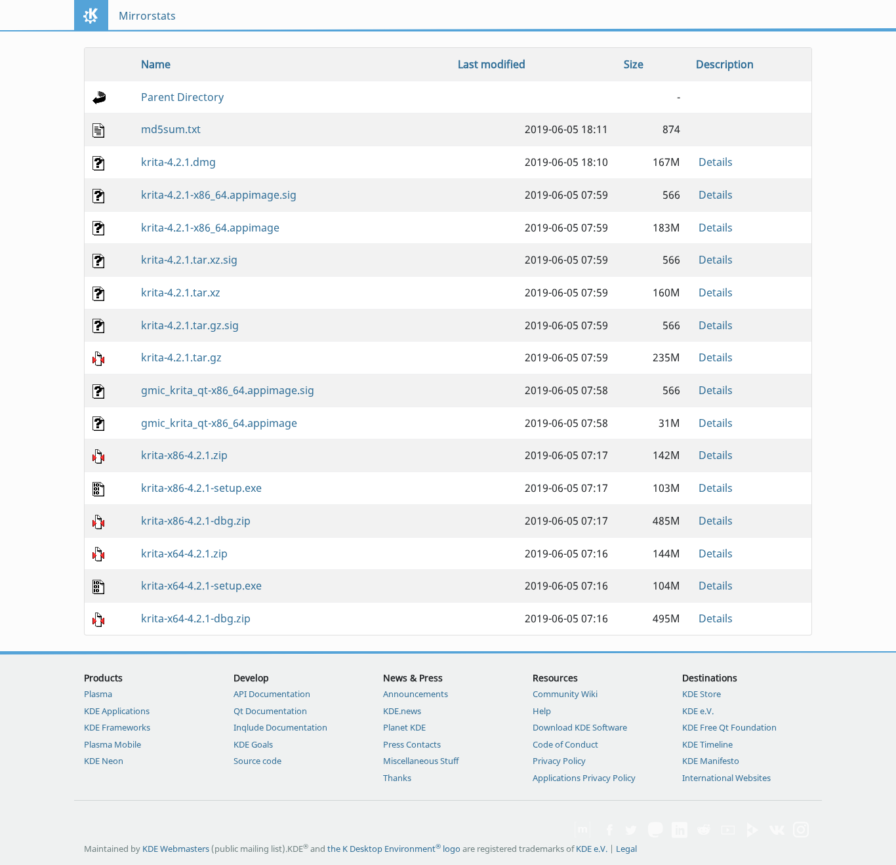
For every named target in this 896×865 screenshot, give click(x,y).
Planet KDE (404, 727)
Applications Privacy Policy (584, 778)
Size (633, 64)
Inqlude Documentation (280, 727)
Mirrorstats (147, 16)
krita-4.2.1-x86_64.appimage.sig (218, 195)
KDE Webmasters (175, 849)
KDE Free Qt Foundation (729, 727)
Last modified (491, 64)
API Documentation (272, 694)
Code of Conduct (565, 744)
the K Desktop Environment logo (393, 849)
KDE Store (701, 694)
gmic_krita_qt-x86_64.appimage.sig (227, 390)
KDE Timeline (707, 744)
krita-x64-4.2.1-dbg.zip (196, 618)
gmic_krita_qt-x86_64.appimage (219, 423)
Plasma (98, 694)
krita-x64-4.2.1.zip (184, 553)
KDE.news (402, 711)
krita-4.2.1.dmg (178, 162)
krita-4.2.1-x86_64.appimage (210, 227)
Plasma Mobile (112, 744)
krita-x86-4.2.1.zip (184, 455)
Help (542, 711)
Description (725, 64)
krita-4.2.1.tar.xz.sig (189, 259)
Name (156, 64)
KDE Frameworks (117, 727)
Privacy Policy (559, 761)
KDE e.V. (698, 711)
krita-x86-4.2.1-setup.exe (201, 488)
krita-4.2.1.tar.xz (180, 292)
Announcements (415, 694)
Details (716, 162)
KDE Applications (117, 711)
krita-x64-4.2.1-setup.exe (201, 585)
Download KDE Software (580, 727)
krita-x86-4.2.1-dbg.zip (196, 520)
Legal (626, 849)
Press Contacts (412, 744)
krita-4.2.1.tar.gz (181, 357)
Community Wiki (565, 694)
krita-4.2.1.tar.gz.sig (190, 325)
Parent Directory (182, 97)
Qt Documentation (270, 711)
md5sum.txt (171, 129)
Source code (257, 761)
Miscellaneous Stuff (420, 761)
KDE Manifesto (710, 761)
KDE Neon (103, 761)
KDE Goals (253, 744)
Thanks (397, 778)
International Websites (726, 778)
